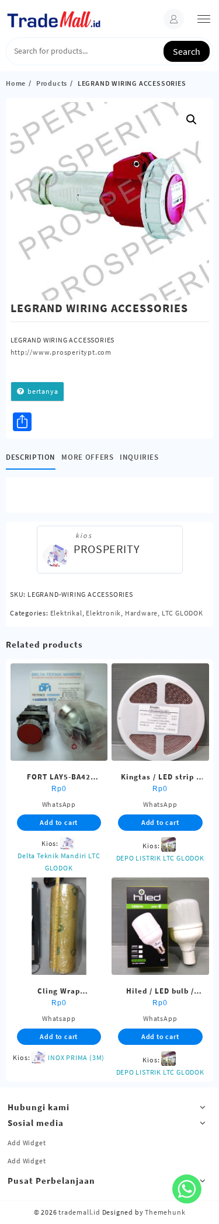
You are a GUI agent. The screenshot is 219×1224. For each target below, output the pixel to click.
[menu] (203, 19)
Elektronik (103, 612)
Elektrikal (66, 612)
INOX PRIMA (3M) (76, 1057)
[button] (191, 119)
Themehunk (165, 1212)
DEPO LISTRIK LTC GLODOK (160, 858)
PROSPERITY (107, 548)
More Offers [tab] (87, 457)
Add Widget (27, 1142)
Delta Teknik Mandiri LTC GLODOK (59, 861)
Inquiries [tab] (139, 457)
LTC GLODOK (182, 612)
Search (186, 51)
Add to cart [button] (59, 822)
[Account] (174, 19)
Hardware (141, 612)
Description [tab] (30, 457)
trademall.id (79, 1212)
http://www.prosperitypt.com (61, 352)
